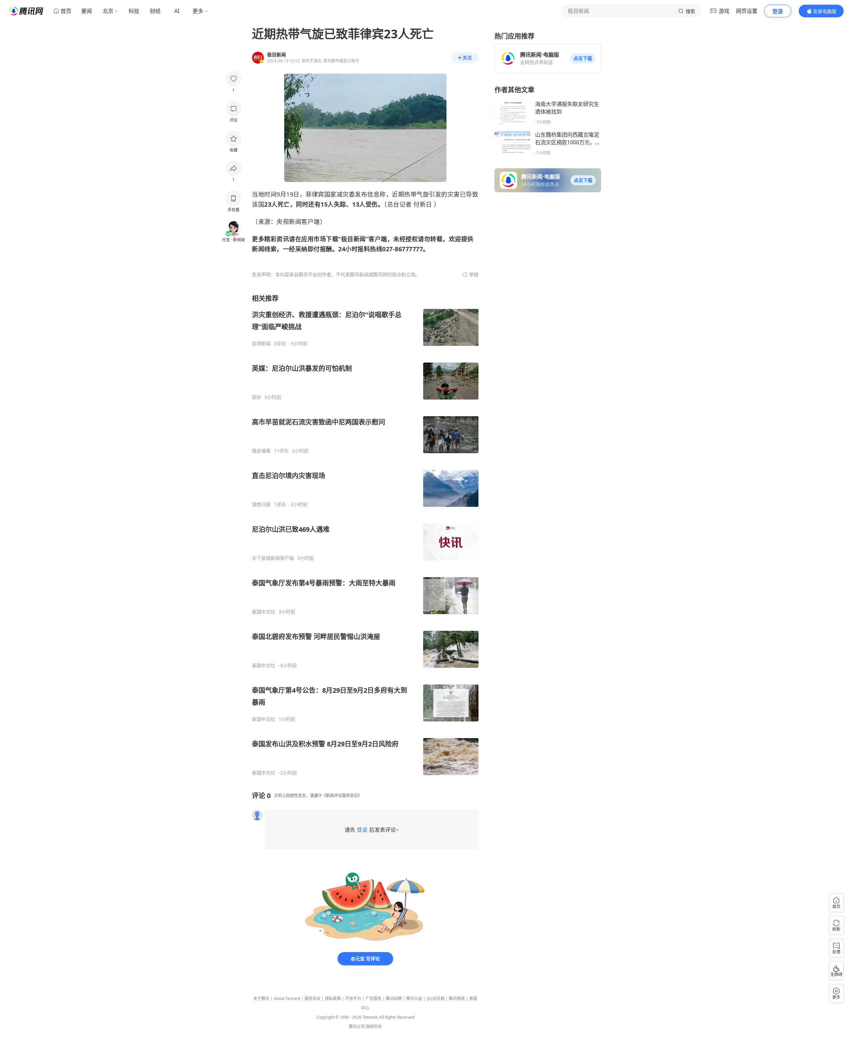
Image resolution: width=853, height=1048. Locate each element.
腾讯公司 (357, 1026)
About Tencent (287, 998)
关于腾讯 (261, 998)
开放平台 (353, 998)
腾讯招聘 (394, 998)
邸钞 (256, 397)
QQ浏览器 (435, 998)
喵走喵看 (261, 451)
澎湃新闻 (261, 343)
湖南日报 (261, 504)
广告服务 (374, 998)
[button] (582, 58)
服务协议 (313, 998)
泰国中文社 (263, 611)
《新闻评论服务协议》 (342, 795)
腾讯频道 (457, 998)
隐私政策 (333, 998)
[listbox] (365, 535)
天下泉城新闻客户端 (273, 558)
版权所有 (374, 1026)
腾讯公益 (414, 998)
